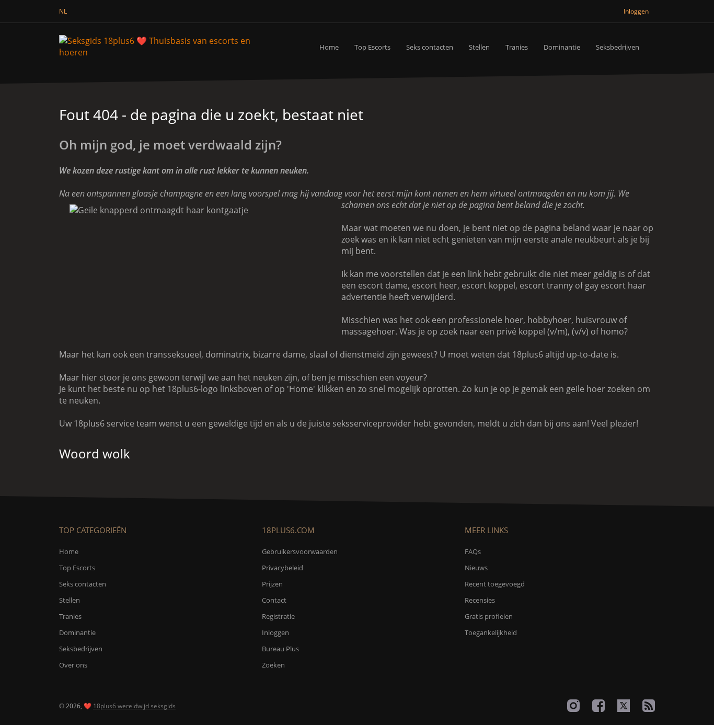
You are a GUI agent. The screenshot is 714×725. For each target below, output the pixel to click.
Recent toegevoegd (495, 584)
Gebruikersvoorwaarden (300, 551)
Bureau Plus (280, 648)
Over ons (73, 665)
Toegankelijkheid (491, 632)
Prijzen (272, 584)
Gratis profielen (489, 616)
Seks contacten (429, 47)
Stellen (479, 47)
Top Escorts (372, 47)
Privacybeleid (282, 567)
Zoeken (273, 665)
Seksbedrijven (617, 47)
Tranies (516, 47)
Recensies (480, 600)
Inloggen (275, 632)
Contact (274, 600)
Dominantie (562, 47)
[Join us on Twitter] (623, 705)
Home (329, 47)
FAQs (473, 551)
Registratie (278, 616)
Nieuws (476, 567)
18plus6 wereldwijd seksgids (134, 705)
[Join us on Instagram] (573, 705)
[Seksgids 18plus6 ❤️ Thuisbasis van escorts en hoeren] (168, 46)
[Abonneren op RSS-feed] (648, 705)
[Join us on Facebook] (598, 705)
